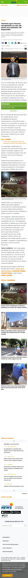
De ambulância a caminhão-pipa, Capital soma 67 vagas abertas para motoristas (14, 450)
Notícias (24, 493)
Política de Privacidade (10, 544)
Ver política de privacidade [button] (9, 571)
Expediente (6, 537)
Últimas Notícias (7, 438)
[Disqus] (14, 413)
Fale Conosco (7, 548)
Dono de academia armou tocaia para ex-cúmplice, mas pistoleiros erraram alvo (13, 478)
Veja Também (8, 280)
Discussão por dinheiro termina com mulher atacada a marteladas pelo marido (14, 468)
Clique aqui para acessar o (13, 271)
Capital (3, 20)
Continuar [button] (7, 575)
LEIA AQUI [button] (13, 111)
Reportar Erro (8, 551)
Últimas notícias (22, 5)
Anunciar (6, 541)
